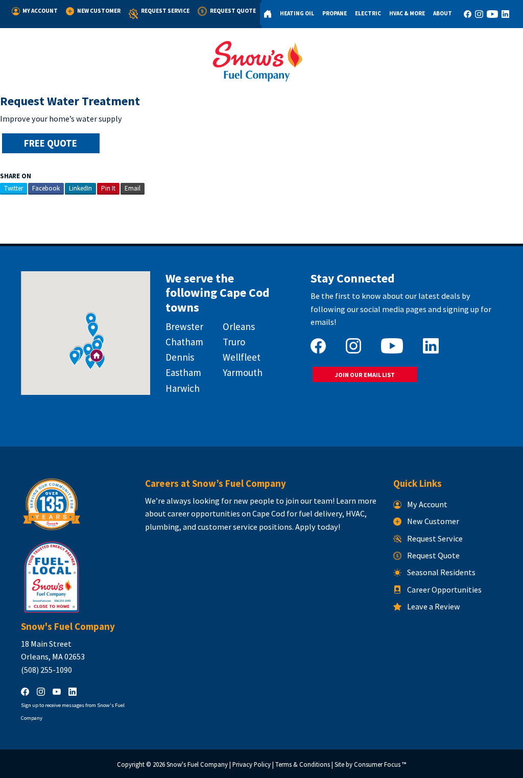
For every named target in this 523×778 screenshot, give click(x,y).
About (442, 13)
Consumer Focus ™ (380, 764)
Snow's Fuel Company (197, 764)
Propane (334, 13)
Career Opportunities (444, 589)
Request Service (165, 10)
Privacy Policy (251, 764)
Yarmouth (243, 372)
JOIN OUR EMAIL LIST (365, 375)
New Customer (99, 10)
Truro (234, 342)
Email (132, 188)
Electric (368, 13)
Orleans (239, 326)
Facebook (46, 188)
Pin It (108, 188)
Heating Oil (297, 13)
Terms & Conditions (302, 764)
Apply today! (317, 527)
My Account (40, 10)
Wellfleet (241, 357)
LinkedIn (80, 188)
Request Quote (233, 10)
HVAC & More (407, 13)
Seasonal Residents (441, 572)
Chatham (184, 342)
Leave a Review (433, 606)
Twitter (13, 188)
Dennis (179, 357)
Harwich (182, 388)
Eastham (183, 372)
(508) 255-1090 (46, 670)
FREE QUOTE (50, 143)
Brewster (184, 326)
